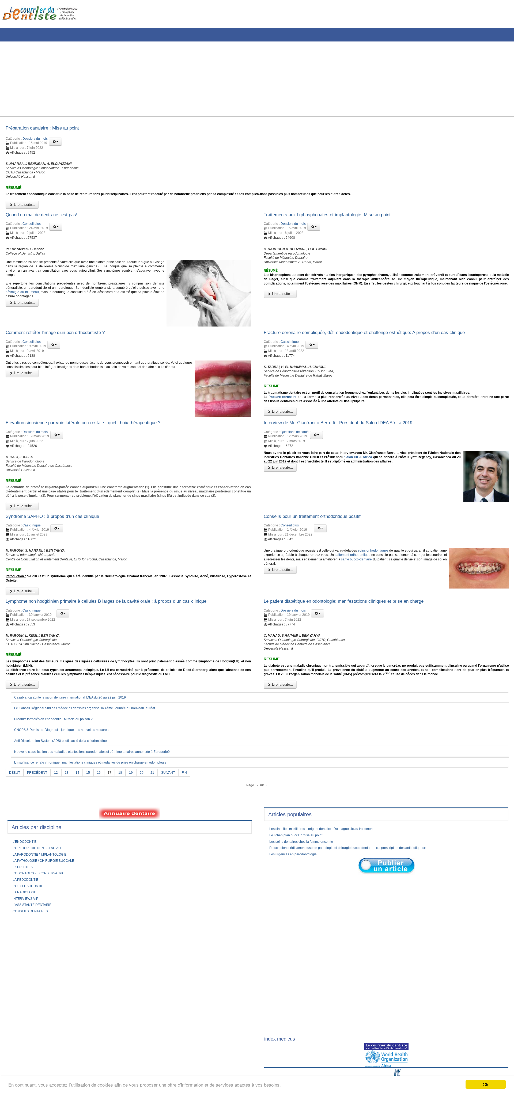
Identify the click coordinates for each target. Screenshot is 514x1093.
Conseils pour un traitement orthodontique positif (321, 560)
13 (72, 841)
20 (150, 841)
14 (83, 841)
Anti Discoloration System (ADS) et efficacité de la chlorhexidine (69, 809)
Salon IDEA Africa (415, 487)
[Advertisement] (162, 78)
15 (94, 841)
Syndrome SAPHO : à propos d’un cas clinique (61, 560)
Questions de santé (295, 461)
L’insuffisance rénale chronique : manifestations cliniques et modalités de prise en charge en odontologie (103, 831)
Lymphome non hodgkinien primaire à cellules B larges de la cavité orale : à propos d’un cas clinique (124, 654)
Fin (197, 841)
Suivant (179, 841)
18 (128, 841)
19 (139, 841)
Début (15, 841)
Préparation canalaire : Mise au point (49, 129)
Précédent (40, 841)
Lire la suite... (24, 213)
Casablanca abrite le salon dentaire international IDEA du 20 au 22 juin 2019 (79, 764)
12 (60, 841)
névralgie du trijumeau (71, 311)
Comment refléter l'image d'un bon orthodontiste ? (65, 347)
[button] (55, 143)
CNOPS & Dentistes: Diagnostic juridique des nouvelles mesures (69, 798)
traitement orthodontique (418, 601)
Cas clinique (290, 357)
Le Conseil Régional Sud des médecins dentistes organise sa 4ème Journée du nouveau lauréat (96, 776)
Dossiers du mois (35, 140)
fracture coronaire (286, 423)
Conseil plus (31, 234)
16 (105, 841)
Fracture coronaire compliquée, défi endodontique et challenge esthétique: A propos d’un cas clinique (383, 347)
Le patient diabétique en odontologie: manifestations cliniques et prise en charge (359, 654)
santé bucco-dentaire (282, 611)
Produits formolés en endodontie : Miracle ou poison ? (61, 787)
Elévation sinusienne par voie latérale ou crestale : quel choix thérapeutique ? (97, 451)
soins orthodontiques (398, 596)
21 (162, 841)
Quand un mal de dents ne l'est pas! (49, 224)
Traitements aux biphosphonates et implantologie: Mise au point (339, 224)
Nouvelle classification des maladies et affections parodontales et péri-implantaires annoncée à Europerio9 (105, 820)
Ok (486, 1084)
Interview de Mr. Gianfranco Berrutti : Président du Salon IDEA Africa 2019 (352, 451)
